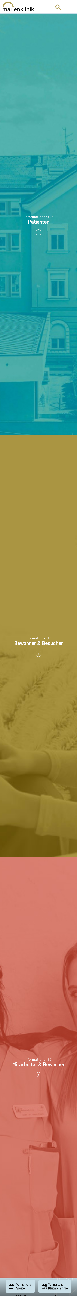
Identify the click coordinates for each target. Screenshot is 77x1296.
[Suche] (58, 7)
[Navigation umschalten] (71, 7)
